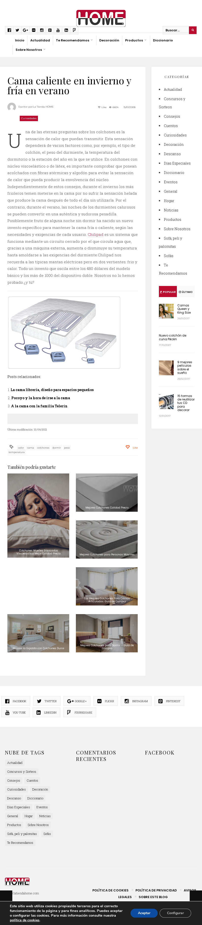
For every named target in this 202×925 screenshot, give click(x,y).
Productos (134, 40)
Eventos (171, 182)
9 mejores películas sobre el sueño (184, 367)
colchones (43, 447)
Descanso (172, 153)
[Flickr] (33, 30)
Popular (169, 292)
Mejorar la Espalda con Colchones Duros (38, 648)
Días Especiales (177, 163)
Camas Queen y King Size (184, 309)
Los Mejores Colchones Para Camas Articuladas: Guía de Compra (107, 600)
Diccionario (163, 40)
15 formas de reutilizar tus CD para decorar (186, 403)
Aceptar (144, 913)
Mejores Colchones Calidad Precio (107, 508)
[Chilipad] (72, 332)
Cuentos (171, 125)
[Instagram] (41, 30)
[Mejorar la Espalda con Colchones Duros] (38, 633)
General (170, 191)
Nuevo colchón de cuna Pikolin (172, 337)
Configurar (175, 913)
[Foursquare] (74, 30)
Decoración (109, 40)
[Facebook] (9, 30)
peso (67, 447)
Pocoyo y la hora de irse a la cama (40, 398)
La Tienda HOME (43, 106)
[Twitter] (17, 30)
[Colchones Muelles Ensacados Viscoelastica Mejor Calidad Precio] (38, 515)
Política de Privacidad (156, 890)
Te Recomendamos (72, 40)
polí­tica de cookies (24, 920)
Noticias (171, 210)
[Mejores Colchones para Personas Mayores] (107, 539)
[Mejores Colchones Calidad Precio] (107, 492)
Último (187, 292)
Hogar (169, 200)
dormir (56, 447)
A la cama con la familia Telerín (39, 406)
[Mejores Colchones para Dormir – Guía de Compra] (107, 633)
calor (21, 447)
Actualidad (40, 40)
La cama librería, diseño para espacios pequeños (52, 389)
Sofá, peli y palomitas (22, 833)
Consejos (172, 116)
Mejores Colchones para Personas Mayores (107, 554)
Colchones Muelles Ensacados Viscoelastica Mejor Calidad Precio (39, 552)
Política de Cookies (110, 890)
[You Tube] (58, 30)
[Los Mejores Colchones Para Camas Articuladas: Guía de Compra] (107, 586)
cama (30, 447)
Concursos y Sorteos (21, 771)
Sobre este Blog (153, 897)
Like (104, 107)
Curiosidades (28, 118)
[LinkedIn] (66, 30)
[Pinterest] (50, 30)
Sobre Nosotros (29, 49)
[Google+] (25, 30)
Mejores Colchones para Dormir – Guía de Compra (107, 646)
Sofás (168, 255)
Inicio (19, 40)
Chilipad (95, 234)
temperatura (17, 452)
